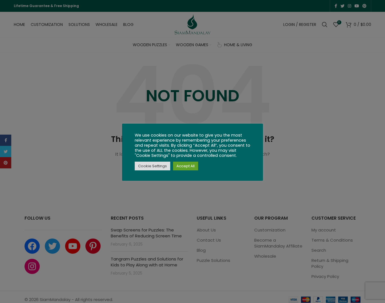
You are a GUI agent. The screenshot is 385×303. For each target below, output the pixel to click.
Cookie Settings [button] (152, 166)
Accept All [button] (185, 166)
